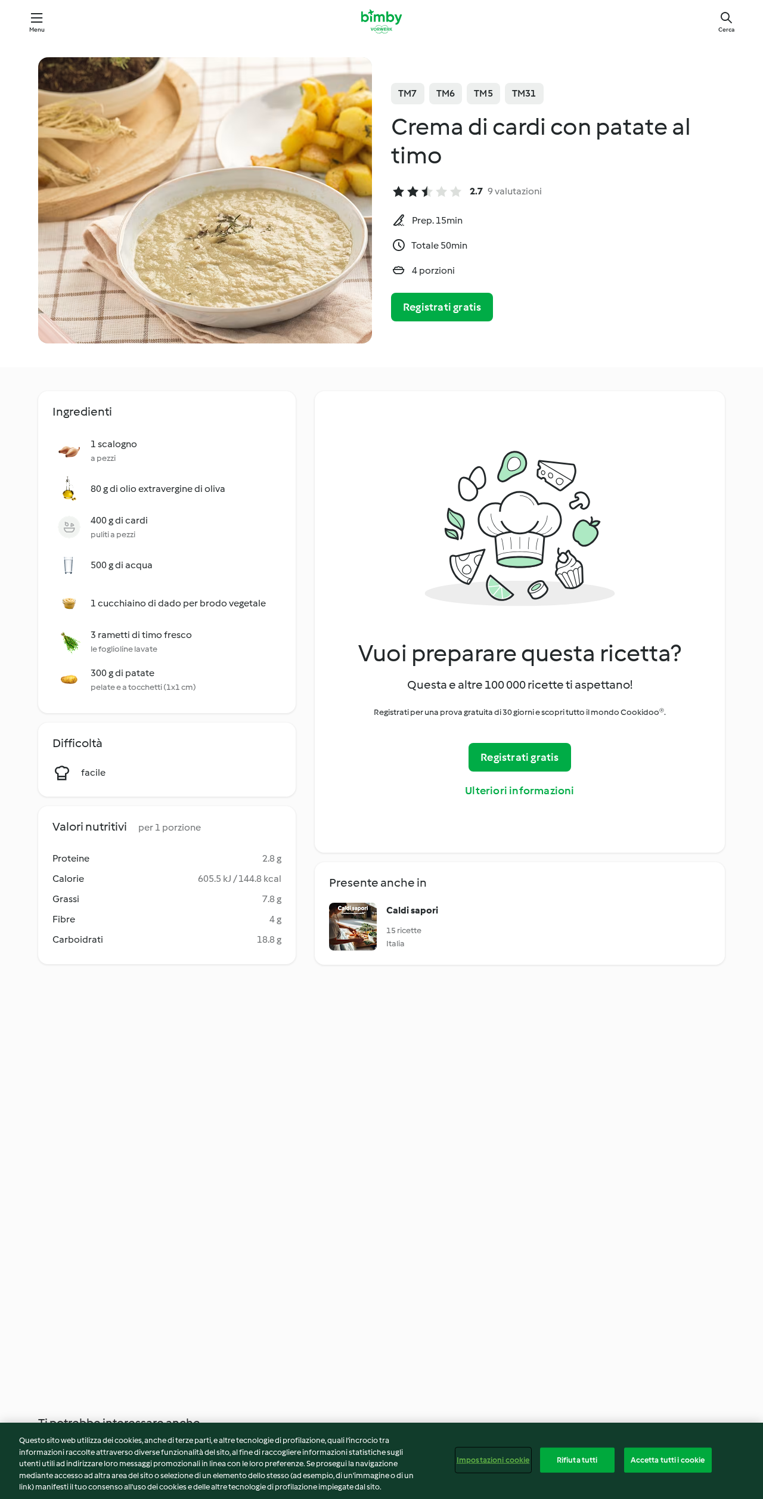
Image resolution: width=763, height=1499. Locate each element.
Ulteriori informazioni (519, 790)
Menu (37, 29)
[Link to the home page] (381, 21)
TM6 (445, 93)
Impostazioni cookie (493, 1459)
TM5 (483, 93)
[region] (381, 1461)
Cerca (726, 29)
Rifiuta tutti (577, 1459)
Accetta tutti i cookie (668, 1459)
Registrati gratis (442, 307)
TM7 (407, 93)
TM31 (524, 93)
